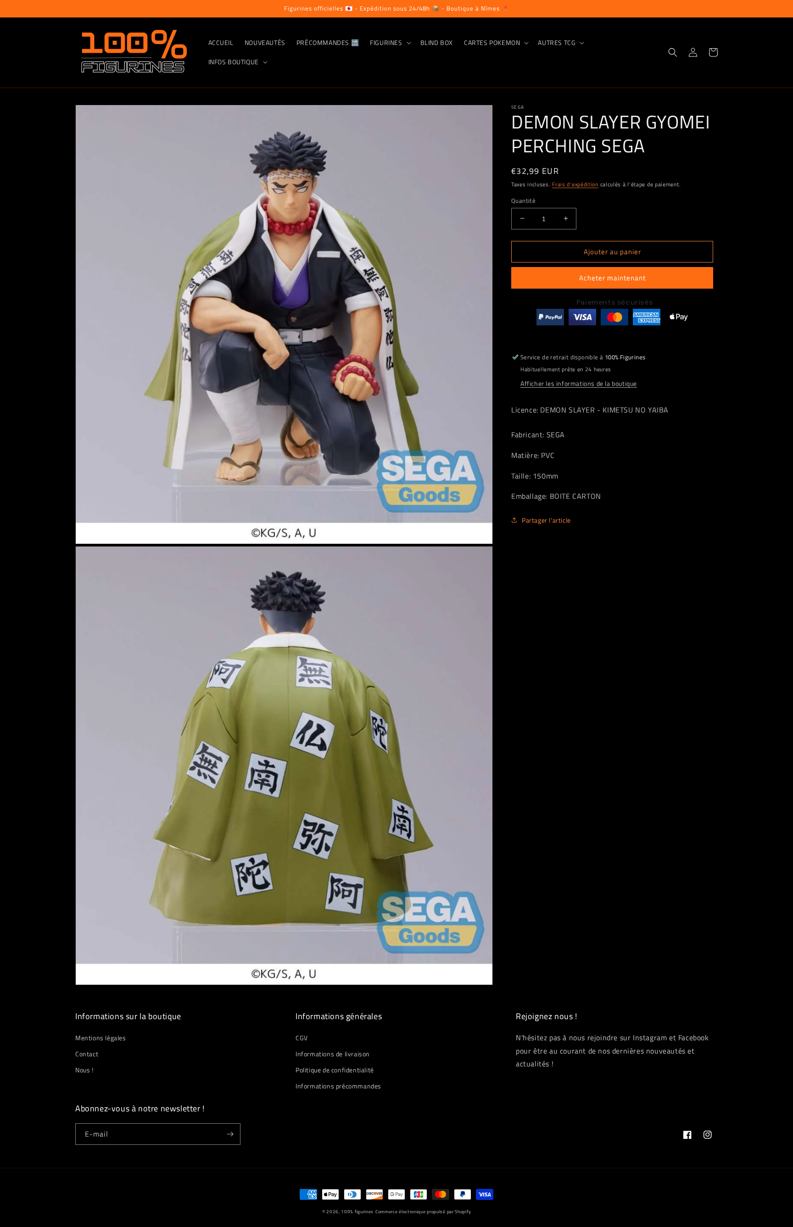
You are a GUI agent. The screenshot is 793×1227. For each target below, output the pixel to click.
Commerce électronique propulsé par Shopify (423, 1211)
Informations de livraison (333, 1054)
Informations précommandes (338, 1086)
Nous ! (84, 1070)
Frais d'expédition (575, 184)
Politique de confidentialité (335, 1070)
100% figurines (357, 1211)
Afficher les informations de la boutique (578, 383)
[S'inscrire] (230, 1134)
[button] (389, 42)
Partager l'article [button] (546, 520)
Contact (86, 1054)
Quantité (523, 200)
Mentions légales (100, 1038)
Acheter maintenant (612, 278)
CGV (302, 1038)
